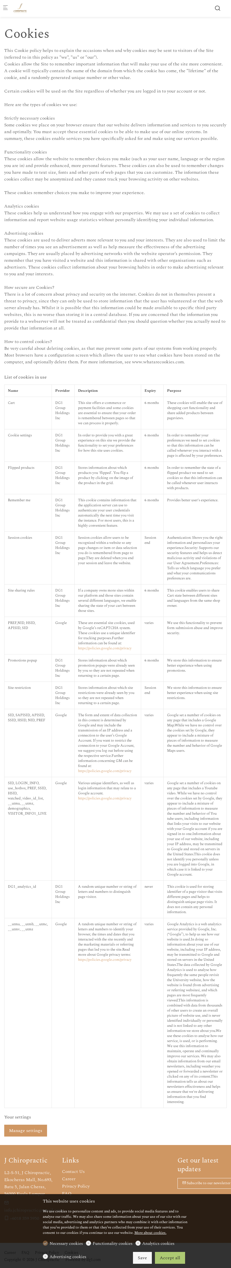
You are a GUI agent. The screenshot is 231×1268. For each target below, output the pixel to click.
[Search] (217, 8)
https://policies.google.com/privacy (105, 648)
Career (68, 1178)
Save (142, 1257)
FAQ (67, 1193)
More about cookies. (150, 1233)
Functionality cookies (112, 1244)
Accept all (170, 1257)
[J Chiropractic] (37, 8)
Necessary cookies (66, 1244)
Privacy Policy (76, 1186)
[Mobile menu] (5, 8)
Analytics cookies (158, 1244)
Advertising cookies (68, 1257)
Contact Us (73, 1171)
